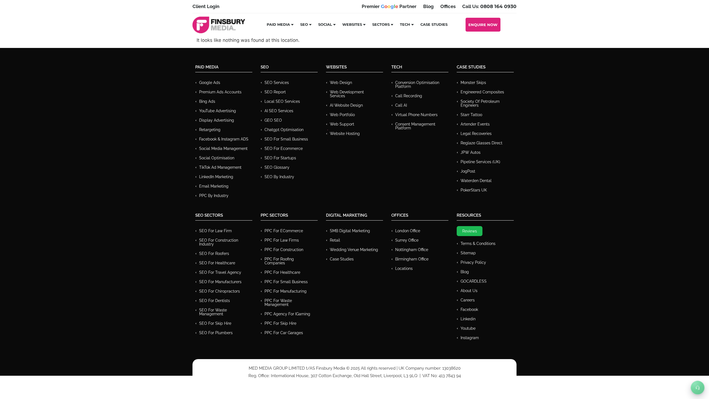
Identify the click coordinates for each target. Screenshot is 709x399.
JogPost (468, 171)
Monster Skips (473, 82)
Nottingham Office (411, 249)
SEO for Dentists (214, 300)
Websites (352, 24)
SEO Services (276, 82)
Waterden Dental (476, 180)
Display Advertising (216, 120)
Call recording (408, 96)
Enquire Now (482, 24)
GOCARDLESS (474, 281)
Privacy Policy (473, 262)
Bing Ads (207, 101)
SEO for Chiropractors (219, 291)
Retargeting (209, 129)
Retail (335, 240)
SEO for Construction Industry (218, 242)
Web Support (342, 124)
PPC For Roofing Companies (279, 261)
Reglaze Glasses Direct (481, 143)
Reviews (469, 231)
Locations (404, 268)
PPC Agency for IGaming (287, 314)
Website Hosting (345, 133)
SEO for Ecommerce (283, 148)
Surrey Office (406, 240)
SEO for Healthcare (217, 263)
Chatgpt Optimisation (284, 129)
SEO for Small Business (286, 139)
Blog (465, 272)
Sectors (381, 24)
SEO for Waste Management (213, 312)
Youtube (468, 328)
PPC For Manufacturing (285, 291)
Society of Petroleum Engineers (480, 103)
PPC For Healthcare (282, 272)
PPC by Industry (213, 195)
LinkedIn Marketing (216, 177)
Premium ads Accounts (220, 92)
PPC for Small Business (286, 282)
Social (325, 24)
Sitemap (468, 253)
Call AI (401, 105)
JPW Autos (471, 152)
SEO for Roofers (214, 253)
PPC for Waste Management (278, 302)
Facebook (469, 309)
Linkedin (468, 319)
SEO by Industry (279, 177)
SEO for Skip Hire (215, 323)
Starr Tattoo (471, 114)
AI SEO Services (278, 111)
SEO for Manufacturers (220, 282)
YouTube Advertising (217, 111)
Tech (405, 24)
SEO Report (275, 92)
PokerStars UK (474, 190)
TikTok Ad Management (220, 167)
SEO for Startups (280, 158)
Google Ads (209, 82)
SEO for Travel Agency (220, 272)
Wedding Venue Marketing (354, 249)
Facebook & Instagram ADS (223, 139)
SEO (304, 24)
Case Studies (434, 24)
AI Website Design (346, 105)
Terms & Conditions (478, 243)
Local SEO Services (282, 101)
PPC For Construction (283, 249)
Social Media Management (223, 148)
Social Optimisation (216, 158)
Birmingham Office (411, 259)
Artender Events (475, 124)
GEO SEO (273, 120)
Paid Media (278, 24)
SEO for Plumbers (216, 333)
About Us (469, 290)
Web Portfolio (342, 114)
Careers (468, 300)
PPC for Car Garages (283, 333)
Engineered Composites (482, 92)
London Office (407, 231)
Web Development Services (347, 94)
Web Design (341, 82)
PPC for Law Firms (281, 240)
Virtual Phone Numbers (416, 114)
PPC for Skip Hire (280, 323)
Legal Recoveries (476, 133)
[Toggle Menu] (698, 388)
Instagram (470, 338)
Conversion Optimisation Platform (417, 84)
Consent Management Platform (415, 126)
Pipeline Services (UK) (480, 162)
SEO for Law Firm (215, 231)
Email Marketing (213, 186)
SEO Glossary (276, 167)
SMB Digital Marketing (350, 231)
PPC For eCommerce (283, 231)
